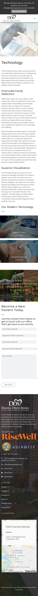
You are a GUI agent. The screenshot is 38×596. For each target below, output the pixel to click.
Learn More (19, 235)
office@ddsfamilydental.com (14, 8)
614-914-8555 (29, 8)
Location (8, 513)
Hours (6, 482)
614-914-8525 (8, 472)
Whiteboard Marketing (29, 587)
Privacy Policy (19, 589)
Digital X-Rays (19, 232)
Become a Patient (19, 11)
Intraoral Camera (19, 257)
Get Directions (8, 477)
